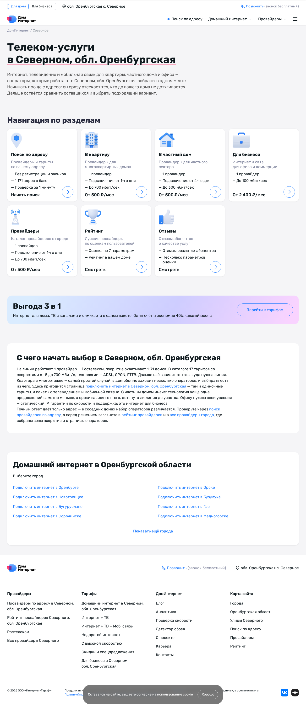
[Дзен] (295, 692)
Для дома (18, 6)
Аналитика (166, 612)
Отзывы (167, 231)
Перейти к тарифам (264, 310)
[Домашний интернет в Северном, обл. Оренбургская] (21, 19)
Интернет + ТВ (95, 617)
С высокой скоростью (102, 643)
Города (236, 603)
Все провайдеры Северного (33, 640)
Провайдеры (270, 19)
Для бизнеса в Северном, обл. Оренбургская (105, 663)
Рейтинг (94, 231)
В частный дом (175, 154)
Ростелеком (18, 632)
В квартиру (97, 154)
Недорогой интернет (101, 634)
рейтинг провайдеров (141, 415)
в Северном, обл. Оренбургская (91, 59)
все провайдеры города (192, 415)
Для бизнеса (42, 6)
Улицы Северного (246, 620)
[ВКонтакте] (284, 692)
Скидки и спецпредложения (108, 652)
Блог (160, 603)
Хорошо (208, 694)
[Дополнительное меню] (296, 19)
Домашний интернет (227, 19)
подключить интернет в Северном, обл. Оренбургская (136, 386)
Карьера (163, 646)
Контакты (165, 655)
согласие (144, 694)
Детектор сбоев (170, 629)
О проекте (165, 637)
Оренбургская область (251, 612)
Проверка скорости (174, 620)
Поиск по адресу (186, 19)
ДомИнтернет (18, 30)
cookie (188, 694)
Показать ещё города (153, 531)
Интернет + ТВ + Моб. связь (107, 626)
